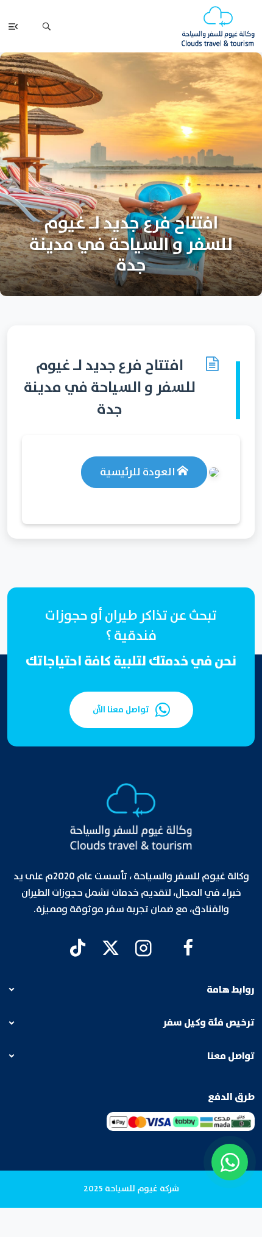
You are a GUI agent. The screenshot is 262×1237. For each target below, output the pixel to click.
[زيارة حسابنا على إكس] (110, 948)
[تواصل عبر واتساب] (229, 1162)
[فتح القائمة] (13, 26)
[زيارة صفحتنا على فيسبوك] (188, 948)
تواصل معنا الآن (121, 710)
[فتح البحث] (46, 26)
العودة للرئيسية (138, 472)
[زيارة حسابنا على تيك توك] (78, 948)
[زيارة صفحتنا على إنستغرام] (143, 948)
